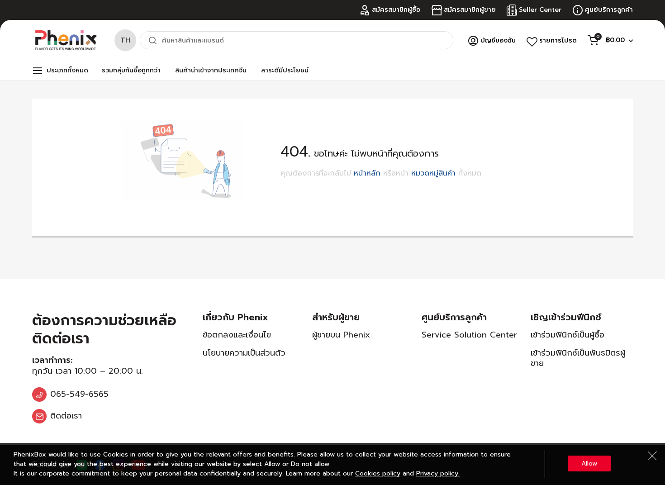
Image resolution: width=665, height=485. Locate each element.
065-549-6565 (79, 394)
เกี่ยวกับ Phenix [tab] (235, 317)
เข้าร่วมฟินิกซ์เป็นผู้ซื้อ (567, 334)
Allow (589, 463)
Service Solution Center (469, 334)
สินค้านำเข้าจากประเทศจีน (211, 70)
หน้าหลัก (367, 173)
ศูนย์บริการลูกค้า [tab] (454, 317)
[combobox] (296, 40)
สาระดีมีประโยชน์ (285, 70)
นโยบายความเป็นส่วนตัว (244, 353)
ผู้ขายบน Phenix (341, 334)
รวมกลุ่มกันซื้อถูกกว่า (131, 70)
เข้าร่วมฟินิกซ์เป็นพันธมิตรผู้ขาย (578, 358)
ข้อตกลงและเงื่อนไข (237, 334)
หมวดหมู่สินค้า (433, 173)
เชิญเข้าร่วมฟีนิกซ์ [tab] (566, 317)
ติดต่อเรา (66, 415)
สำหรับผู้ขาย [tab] (336, 317)
